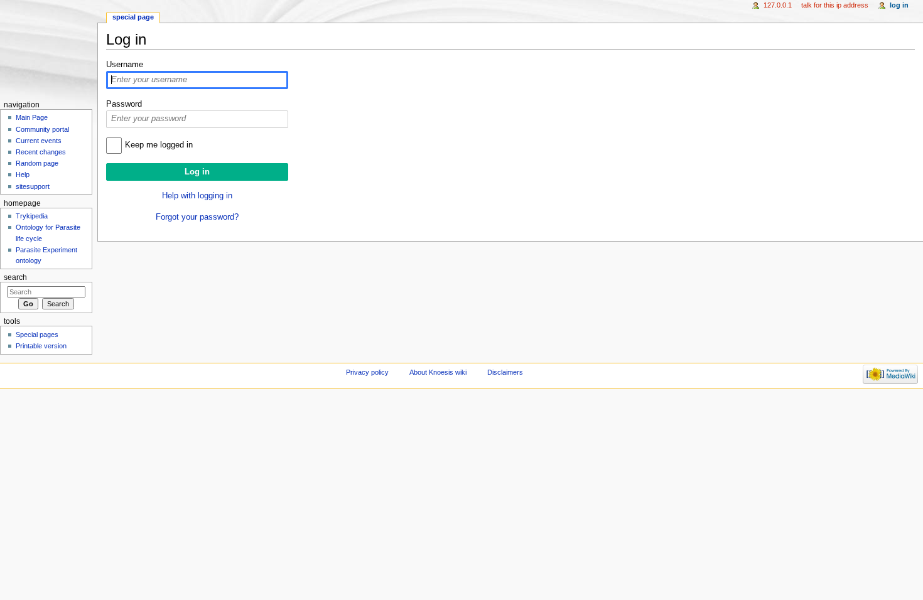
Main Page (32, 117)
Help (23, 174)
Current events (39, 140)
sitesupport (33, 186)
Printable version (41, 346)
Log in (899, 5)
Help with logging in (197, 195)
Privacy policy (367, 372)
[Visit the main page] (48, 48)
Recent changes (41, 152)
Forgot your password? (197, 217)
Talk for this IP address (834, 5)
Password (124, 104)
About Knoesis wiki (438, 372)
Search (15, 277)
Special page (133, 17)
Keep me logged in (159, 145)
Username (124, 64)
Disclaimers (505, 372)
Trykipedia (32, 216)
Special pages (37, 334)
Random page (37, 163)
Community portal (42, 129)
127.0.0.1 (778, 5)
